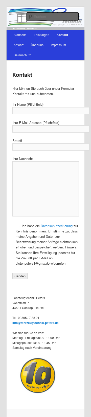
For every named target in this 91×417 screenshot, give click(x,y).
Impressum (58, 45)
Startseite (20, 34)
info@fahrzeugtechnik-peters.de (35, 322)
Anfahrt (19, 45)
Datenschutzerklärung (57, 225)
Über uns (37, 45)
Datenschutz (22, 55)
